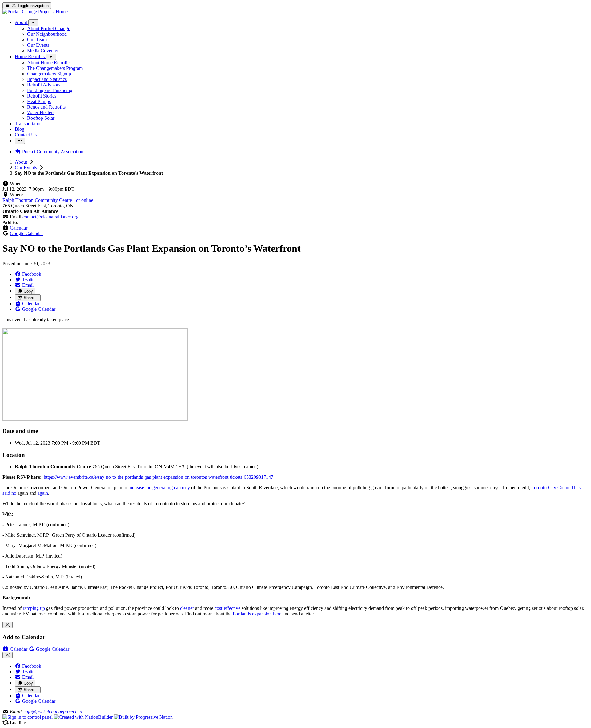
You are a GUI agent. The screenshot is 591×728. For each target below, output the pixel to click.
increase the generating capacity (159, 487)
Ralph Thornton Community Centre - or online (47, 200)
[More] (33, 22)
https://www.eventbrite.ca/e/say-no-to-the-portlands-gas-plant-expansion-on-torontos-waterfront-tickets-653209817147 (158, 477)
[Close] (7, 625)
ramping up (34, 608)
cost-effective (227, 608)
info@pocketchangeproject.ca (53, 711)
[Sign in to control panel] (28, 717)
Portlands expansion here (257, 613)
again (43, 493)
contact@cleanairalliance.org (50, 216)
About (21, 162)
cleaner (187, 608)
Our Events (26, 167)
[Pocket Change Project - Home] (35, 11)
